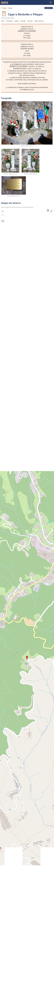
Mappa (16, 21)
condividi (48, 8)
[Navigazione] (50, 2)
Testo (2, 21)
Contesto (30, 21)
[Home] (4, 2)
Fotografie (9, 21)
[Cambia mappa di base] (3, 221)
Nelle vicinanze (39, 21)
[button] (33, 146)
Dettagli (23, 21)
